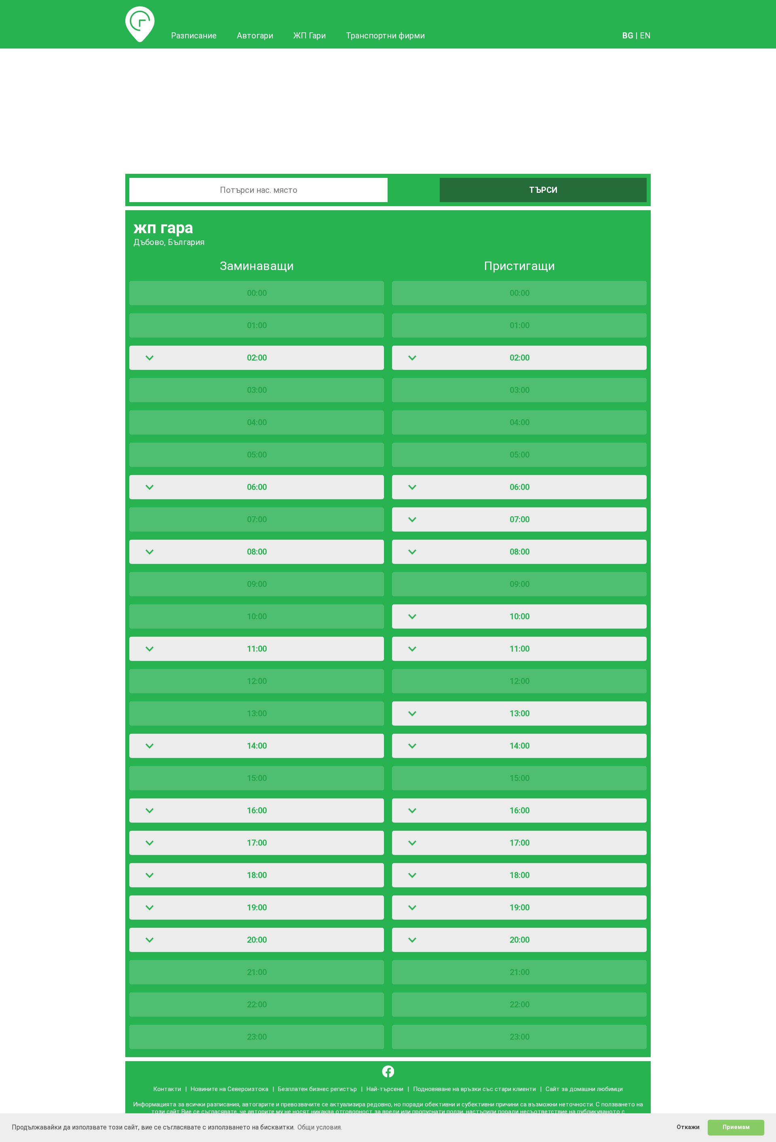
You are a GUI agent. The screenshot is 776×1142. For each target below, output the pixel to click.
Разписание (140, 11)
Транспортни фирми (385, 35)
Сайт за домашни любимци (584, 1089)
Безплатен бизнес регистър (317, 1089)
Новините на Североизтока (229, 1089)
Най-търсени (385, 1089)
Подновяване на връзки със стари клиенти (474, 1089)
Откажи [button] (688, 1127)
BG (627, 35)
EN (645, 35)
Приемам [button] (736, 1127)
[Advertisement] (388, 109)
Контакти (167, 1089)
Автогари (255, 35)
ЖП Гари (309, 35)
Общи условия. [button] (319, 1127)
